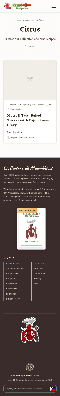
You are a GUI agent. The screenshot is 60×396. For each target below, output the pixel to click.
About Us (38, 268)
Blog (36, 283)
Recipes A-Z (12, 273)
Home (19, 20)
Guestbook (11, 283)
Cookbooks (39, 273)
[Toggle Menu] (53, 6)
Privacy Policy (13, 298)
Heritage (38, 278)
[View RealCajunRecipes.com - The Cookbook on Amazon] (31, 228)
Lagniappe (11, 293)
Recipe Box (11, 278)
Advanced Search (15, 268)
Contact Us (11, 288)
